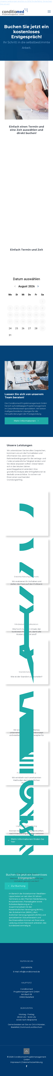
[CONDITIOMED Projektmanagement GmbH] (15, 11)
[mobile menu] (49, 11)
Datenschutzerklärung (32, 1062)
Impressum (15, 1062)
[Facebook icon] (26, 1066)
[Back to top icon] (27, 1051)
